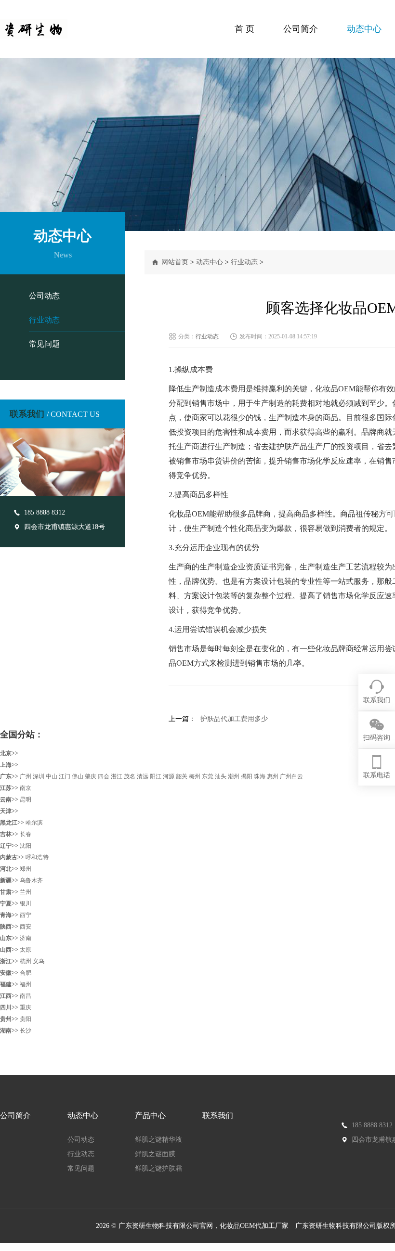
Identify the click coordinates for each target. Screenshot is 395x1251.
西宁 (25, 915)
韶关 (181, 776)
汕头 (220, 776)
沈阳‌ (25, 845)
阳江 (155, 776)
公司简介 (300, 29)
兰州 (25, 892)
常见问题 (44, 344)
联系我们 (217, 1115)
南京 (25, 788)
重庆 (25, 1007)
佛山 (77, 776)
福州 (25, 984)
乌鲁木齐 (31, 880)
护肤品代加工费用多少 (234, 718)
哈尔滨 (34, 822)
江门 (64, 776)
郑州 (25, 868)
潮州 (233, 776)
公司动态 (44, 296)
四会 (103, 776)
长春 (25, 834)
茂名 (129, 776)
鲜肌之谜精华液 (158, 1139)
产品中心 (150, 1115)
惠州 (272, 776)
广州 (25, 776)
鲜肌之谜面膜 (155, 1154)
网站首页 (174, 262)
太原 (25, 949)
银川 (25, 903)
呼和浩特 (37, 857)
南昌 (25, 996)
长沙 (25, 1030)
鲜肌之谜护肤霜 (158, 1168)
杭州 (25, 961)
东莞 (207, 776)
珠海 (259, 776)
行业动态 (44, 320)
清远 (142, 776)
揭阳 (246, 776)
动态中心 (364, 29)
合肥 (25, 972)
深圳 (38, 776)
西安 (25, 926)
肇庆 (90, 776)
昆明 (25, 799)
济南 (25, 938)
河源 (168, 776)
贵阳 (25, 1019)
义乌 (38, 961)
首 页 (244, 29)
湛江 (116, 776)
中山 (51, 776)
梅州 (194, 776)
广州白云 (291, 776)
